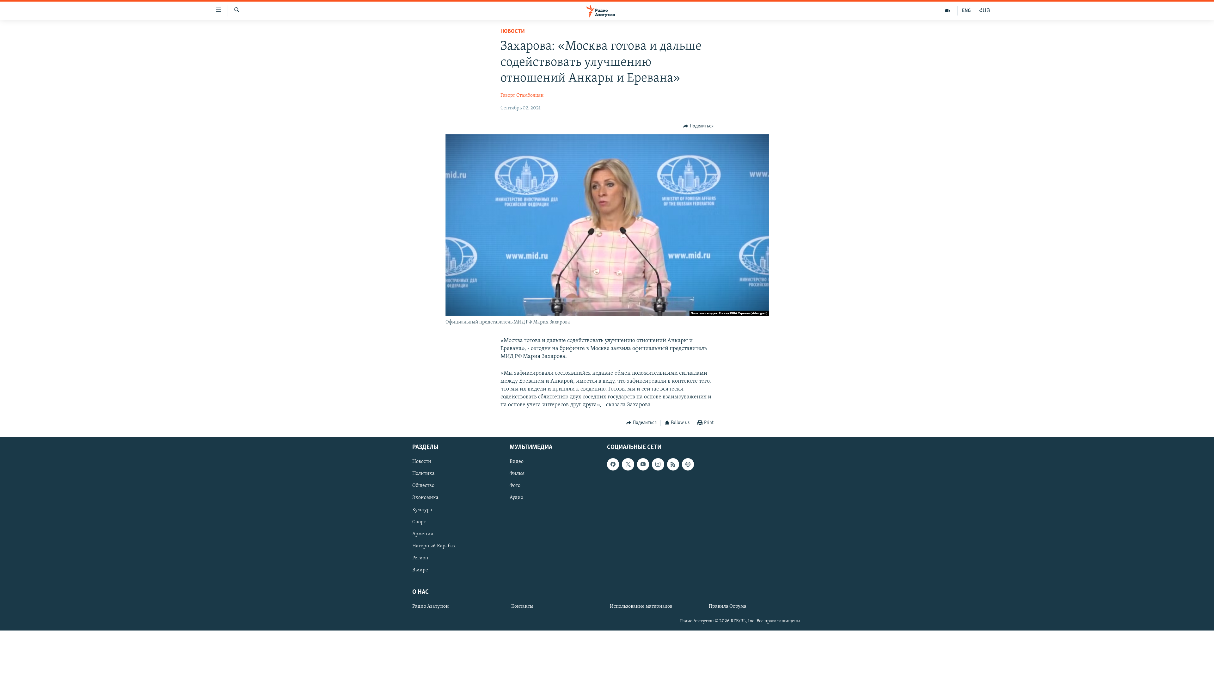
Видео (517, 461)
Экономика (425, 498)
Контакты (522, 606)
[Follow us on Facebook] (613, 464)
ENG (966, 10)
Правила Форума (727, 606)
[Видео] (948, 10)
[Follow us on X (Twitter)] (628, 464)
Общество (423, 485)
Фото (515, 485)
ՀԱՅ (984, 10)
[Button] (698, 126)
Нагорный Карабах (434, 546)
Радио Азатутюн (430, 606)
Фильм (517, 473)
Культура (422, 510)
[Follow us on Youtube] (643, 464)
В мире (420, 570)
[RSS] (673, 464)
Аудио (516, 498)
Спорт (419, 522)
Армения (422, 534)
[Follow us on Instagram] (658, 464)
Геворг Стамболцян (522, 95)
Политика (423, 473)
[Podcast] (688, 464)
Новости (512, 31)
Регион (420, 558)
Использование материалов (641, 606)
